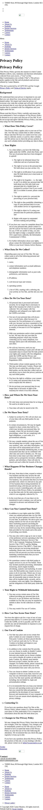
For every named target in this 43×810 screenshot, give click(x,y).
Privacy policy (10, 803)
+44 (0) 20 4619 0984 (8, 759)
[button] (21, 39)
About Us (8, 24)
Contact (7, 35)
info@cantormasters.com (9, 760)
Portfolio (8, 26)
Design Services (10, 28)
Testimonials (9, 30)
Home (7, 22)
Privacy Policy (5, 88)
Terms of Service (20, 88)
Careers (7, 33)
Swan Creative (17, 809)
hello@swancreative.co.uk (32, 743)
